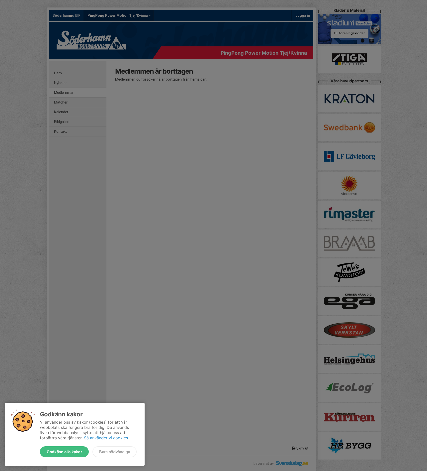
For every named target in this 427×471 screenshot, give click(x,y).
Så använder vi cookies (106, 437)
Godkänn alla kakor (64, 451)
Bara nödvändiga (114, 451)
